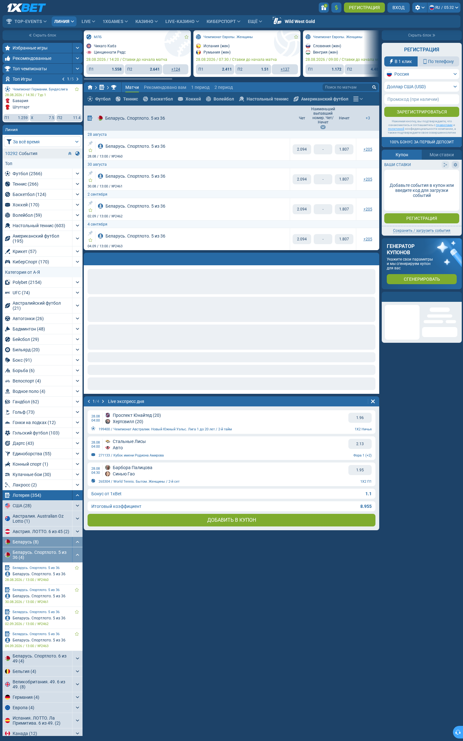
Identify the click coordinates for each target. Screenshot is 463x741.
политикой (396, 128)
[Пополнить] (336, 8)
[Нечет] (344, 149)
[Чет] (302, 149)
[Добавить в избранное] (77, 89)
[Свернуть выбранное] (70, 153)
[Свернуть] (77, 495)
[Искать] (374, 87)
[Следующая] (77, 79)
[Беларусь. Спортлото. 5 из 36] (113, 87)
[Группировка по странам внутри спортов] (77, 153)
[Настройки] (419, 8)
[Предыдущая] (63, 79)
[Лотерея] (102, 87)
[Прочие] (358, 99)
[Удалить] (373, 257)
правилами (444, 125)
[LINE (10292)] (90, 87)
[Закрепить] (90, 143)
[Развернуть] (77, 48)
